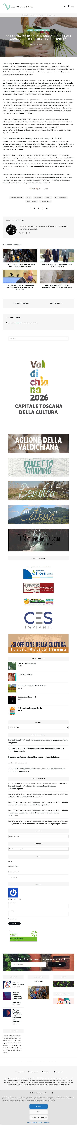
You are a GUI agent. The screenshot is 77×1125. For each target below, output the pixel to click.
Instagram (34, 1072)
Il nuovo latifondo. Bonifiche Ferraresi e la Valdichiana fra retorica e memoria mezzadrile (36, 749)
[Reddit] (47, 209)
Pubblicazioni (50, 15)
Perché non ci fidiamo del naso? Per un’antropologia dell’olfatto (34, 757)
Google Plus (23, 233)
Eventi (41, 15)
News (30, 30)
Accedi (10, 861)
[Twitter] (34, 209)
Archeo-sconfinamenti (17, 763)
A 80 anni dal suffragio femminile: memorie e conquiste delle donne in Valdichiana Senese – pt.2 (36, 770)
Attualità (25, 15)
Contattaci (53, 1062)
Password (11, 911)
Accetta (38, 1106)
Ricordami (13, 919)
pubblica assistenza (60, 198)
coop (28, 198)
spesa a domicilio (45, 201)
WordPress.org (12, 877)
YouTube (47, 1072)
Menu (72, 6)
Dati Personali (41, 1062)
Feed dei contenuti (13, 866)
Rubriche (33, 15)
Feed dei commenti (13, 872)
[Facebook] (30, 209)
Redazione (32, 45)
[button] (52, 1093)
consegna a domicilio (16, 198)
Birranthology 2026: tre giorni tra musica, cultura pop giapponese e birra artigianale (37, 741)
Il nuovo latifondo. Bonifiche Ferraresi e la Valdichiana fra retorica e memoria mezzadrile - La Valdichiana (38, 794)
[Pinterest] (38, 209)
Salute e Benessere (42, 30)
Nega (38, 1112)
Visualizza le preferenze (39, 1117)
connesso (17, 323)
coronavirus (38, 198)
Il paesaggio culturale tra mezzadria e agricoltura (30, 805)
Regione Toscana (31, 201)
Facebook (29, 233)
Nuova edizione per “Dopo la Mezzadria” (26, 797)
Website (20, 233)
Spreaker (59, 1072)
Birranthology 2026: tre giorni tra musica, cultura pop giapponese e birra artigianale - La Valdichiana (36, 783)
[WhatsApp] (43, 209)
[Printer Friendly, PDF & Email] (38, 188)
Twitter (26, 233)
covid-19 (48, 198)
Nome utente (12, 903)
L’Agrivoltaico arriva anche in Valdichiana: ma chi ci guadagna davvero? (39, 824)
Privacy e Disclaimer (32, 1122)
